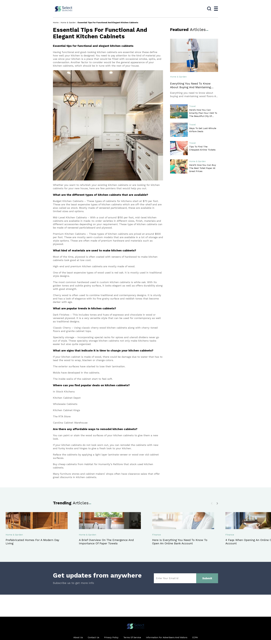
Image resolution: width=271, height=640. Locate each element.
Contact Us (93, 637)
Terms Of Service (132, 637)
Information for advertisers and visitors (166, 637)
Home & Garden (68, 22)
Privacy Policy (111, 637)
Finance (156, 534)
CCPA (195, 637)
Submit (207, 578)
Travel (192, 106)
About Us (78, 637)
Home (56, 22)
